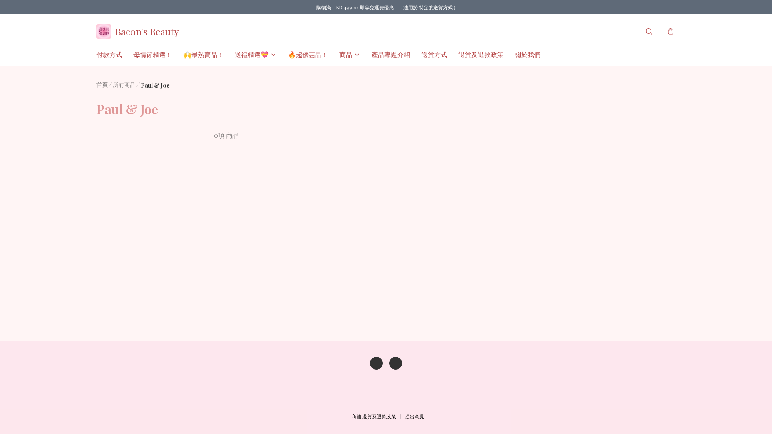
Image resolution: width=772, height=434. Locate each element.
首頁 (102, 84)
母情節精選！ (152, 54)
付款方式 (109, 54)
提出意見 (414, 416)
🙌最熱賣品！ (203, 54)
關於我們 (527, 54)
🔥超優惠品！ (308, 54)
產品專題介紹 (391, 54)
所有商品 (124, 84)
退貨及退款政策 (480, 54)
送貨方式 (434, 54)
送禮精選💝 (252, 54)
